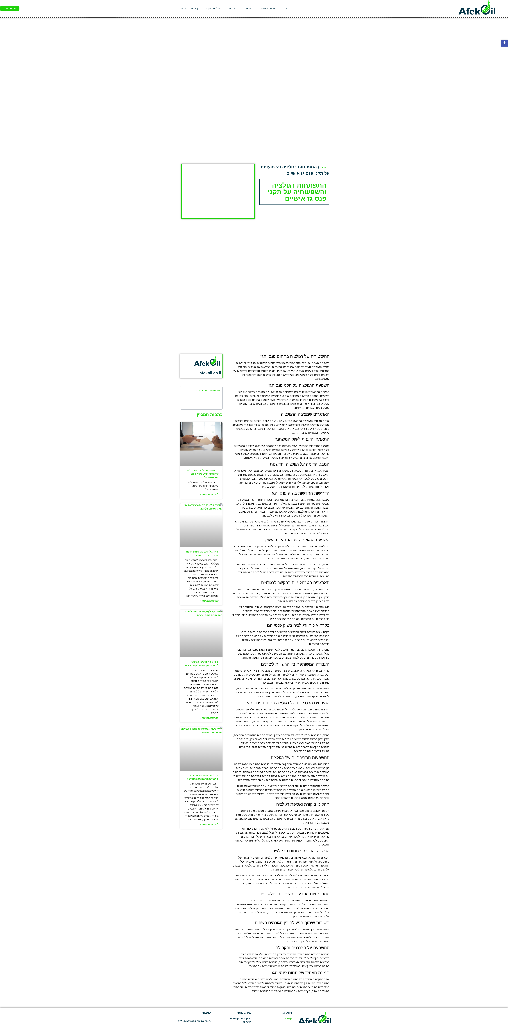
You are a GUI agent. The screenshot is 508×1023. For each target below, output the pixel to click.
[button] (504, 43)
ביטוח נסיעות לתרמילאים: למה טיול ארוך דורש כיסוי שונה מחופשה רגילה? (202, 474)
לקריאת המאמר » (209, 494)
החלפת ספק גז (213, 8)
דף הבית (324, 167)
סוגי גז (249, 8)
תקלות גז (195, 8)
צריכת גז (233, 8)
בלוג (183, 8)
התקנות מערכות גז (267, 8)
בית (286, 8)
